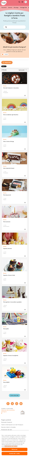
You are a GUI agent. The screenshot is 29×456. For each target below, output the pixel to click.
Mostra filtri (8, 62)
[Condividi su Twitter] (12, 403)
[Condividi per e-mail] (20, 403)
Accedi (6, 54)
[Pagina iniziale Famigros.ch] (4, 3)
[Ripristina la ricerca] (23, 27)
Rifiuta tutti (14, 449)
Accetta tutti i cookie (14, 453)
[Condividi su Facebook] (8, 403)
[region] (14, 443)
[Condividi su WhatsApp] (16, 403)
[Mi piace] (25, 95)
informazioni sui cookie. (11, 446)
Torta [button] (3, 66)
